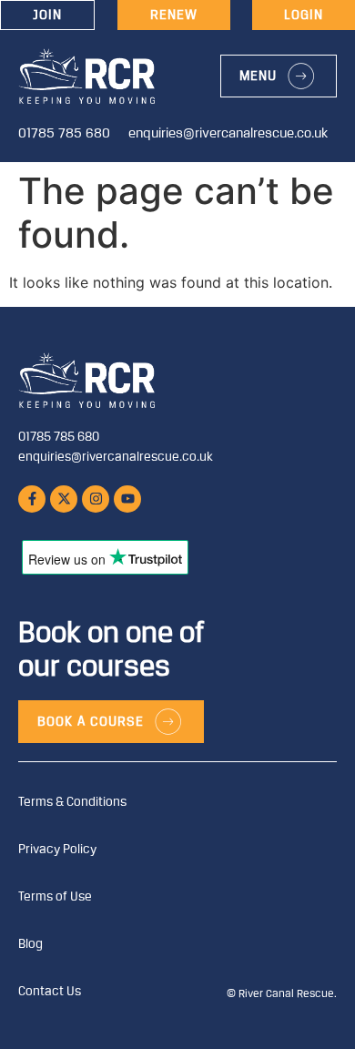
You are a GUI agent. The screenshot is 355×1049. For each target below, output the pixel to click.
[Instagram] (95, 499)
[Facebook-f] (32, 499)
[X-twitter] (63, 499)
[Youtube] (127, 499)
